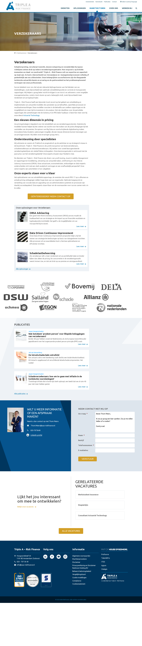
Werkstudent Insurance (88, 495)
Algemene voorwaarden (81, 556)
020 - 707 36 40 (22, 562)
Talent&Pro (105, 558)
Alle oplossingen (22, 269)
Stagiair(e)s (83, 505)
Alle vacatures (71, 531)
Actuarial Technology (31, 115)
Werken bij (127, 8)
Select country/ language (129, 1)
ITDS (103, 562)
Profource (105, 554)
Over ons (113, 8)
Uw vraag (82, 414)
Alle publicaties (20, 394)
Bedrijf (81, 440)
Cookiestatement (78, 584)
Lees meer (80, 226)
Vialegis (104, 569)
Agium (103, 565)
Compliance (76, 581)
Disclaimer (76, 562)
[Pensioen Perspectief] (114, 576)
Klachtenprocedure (79, 559)
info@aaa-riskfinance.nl (26, 565)
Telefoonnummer (86, 445)
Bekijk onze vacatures (25, 507)
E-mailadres (83, 450)
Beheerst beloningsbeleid (81, 571)
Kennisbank (99, 1)
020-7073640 (35, 430)
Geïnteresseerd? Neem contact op (50, 196)
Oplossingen (79, 8)
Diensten (65, 8)
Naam (81, 435)
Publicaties (107, 1)
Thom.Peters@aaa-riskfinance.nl (43, 426)
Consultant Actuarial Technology (92, 515)
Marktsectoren (97, 8)
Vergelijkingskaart (79, 574)
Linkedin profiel (36, 435)
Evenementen (90, 1)
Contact (114, 1)
